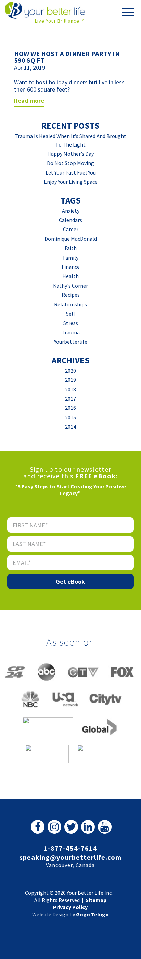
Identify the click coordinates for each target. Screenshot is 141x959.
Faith (71, 248)
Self (70, 313)
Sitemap (96, 900)
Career (70, 229)
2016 (70, 407)
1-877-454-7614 (70, 848)
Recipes (71, 294)
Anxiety (70, 210)
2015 (70, 417)
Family (70, 257)
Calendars (70, 220)
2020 (70, 370)
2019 (70, 379)
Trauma (71, 332)
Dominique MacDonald (70, 238)
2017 (70, 398)
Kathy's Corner (70, 285)
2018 (70, 389)
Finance (71, 266)
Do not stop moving (70, 162)
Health (70, 276)
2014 (70, 426)
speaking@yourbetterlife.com (70, 857)
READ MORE (29, 101)
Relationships (70, 304)
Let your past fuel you (71, 172)
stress (70, 323)
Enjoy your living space (71, 181)
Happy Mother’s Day (70, 153)
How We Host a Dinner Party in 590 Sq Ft (67, 57)
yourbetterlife (70, 341)
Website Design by (70, 914)
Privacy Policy (70, 907)
